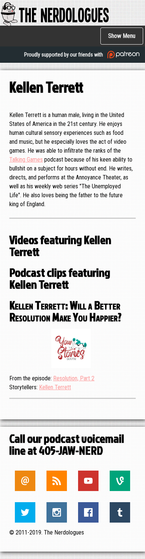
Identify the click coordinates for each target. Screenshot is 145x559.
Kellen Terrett (55, 387)
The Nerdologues (64, 14)
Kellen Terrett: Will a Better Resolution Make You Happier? (65, 310)
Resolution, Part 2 (73, 378)
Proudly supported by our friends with (64, 55)
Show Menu (121, 35)
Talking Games (26, 159)
